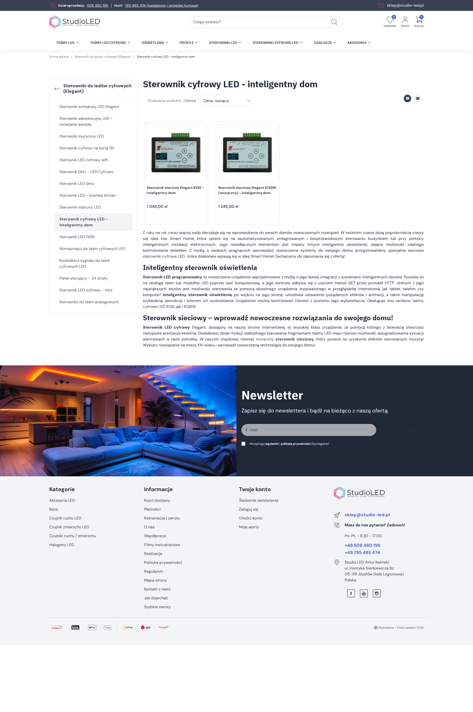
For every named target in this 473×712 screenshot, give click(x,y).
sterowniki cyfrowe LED (164, 256)
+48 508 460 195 (362, 545)
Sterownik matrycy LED (80, 207)
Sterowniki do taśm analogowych (88, 301)
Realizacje (153, 553)
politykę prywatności (296, 444)
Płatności (152, 509)
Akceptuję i (288, 444)
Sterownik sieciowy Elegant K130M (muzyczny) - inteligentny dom (247, 190)
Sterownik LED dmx (76, 183)
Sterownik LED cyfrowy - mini (85, 290)
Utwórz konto (250, 518)
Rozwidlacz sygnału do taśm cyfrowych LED (84, 263)
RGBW (189, 306)
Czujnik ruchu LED (65, 518)
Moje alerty (249, 527)
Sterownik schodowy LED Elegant (89, 106)
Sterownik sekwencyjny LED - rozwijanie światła (86, 121)
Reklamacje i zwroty (162, 518)
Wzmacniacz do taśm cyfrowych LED (92, 248)
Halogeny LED (61, 544)
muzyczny (285, 339)
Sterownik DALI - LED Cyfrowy (86, 171)
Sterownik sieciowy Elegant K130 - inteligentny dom (175, 190)
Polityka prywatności (163, 562)
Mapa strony (155, 580)
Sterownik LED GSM (76, 236)
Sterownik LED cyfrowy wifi (83, 159)
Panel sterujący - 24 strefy (83, 278)
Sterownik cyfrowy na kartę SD (86, 148)
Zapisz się (413, 429)
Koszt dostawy (157, 500)
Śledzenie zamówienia (258, 500)
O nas (149, 527)
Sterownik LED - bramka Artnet (87, 195)
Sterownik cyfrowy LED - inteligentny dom (83, 222)
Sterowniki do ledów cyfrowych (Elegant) (103, 57)
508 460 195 (97, 5)
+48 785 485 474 (362, 552)
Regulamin (153, 571)
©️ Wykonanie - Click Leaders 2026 (399, 628)
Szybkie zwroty (157, 606)
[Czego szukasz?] (334, 22)
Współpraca (155, 535)
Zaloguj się (248, 509)
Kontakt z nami (157, 589)
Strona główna (59, 57)
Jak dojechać (156, 598)
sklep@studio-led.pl (405, 5)
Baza (53, 509)
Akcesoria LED (62, 500)
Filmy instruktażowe (162, 544)
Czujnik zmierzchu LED (69, 527)
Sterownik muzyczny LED (81, 136)
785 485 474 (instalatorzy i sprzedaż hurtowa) (161, 5)
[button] (419, 22)
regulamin (272, 444)
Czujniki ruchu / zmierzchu (72, 535)
